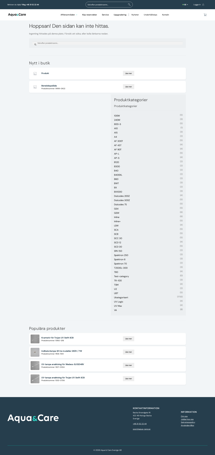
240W (117, 119)
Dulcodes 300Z (122, 200)
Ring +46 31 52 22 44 (30, 4)
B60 (116, 179)
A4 (115, 136)
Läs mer (128, 73)
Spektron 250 (121, 255)
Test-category (121, 276)
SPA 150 (118, 251)
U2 (115, 289)
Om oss (184, 416)
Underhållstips (150, 14)
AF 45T (117, 145)
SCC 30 (118, 238)
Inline (116, 217)
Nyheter (135, 14)
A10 (116, 128)
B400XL (118, 174)
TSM (116, 284)
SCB (116, 234)
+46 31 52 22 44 (140, 424)
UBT (116, 293)
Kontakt (165, 14)
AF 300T (118, 141)
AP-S (116, 158)
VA (115, 310)
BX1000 (118, 191)
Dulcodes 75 (120, 204)
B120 (116, 162)
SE (185, 4)
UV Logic (118, 301)
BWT (116, 183)
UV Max (118, 305)
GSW (116, 212)
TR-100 (118, 280)
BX (115, 187)
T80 (116, 272)
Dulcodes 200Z (122, 196)
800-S (117, 124)
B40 (116, 170)
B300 (117, 166)
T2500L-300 (121, 267)
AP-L (116, 153)
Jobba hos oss (187, 419)
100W (117, 115)
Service (105, 14)
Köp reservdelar (89, 14)
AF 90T (117, 149)
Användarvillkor (187, 425)
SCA (116, 229)
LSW (116, 225)
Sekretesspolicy (188, 422)
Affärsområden (68, 14)
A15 (116, 132)
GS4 (116, 208)
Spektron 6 (119, 259)
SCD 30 (118, 246)
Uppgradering (120, 14)
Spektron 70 (120, 263)
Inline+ (117, 221)
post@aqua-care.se (141, 429)
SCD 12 (117, 242)
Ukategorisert (121, 297)
